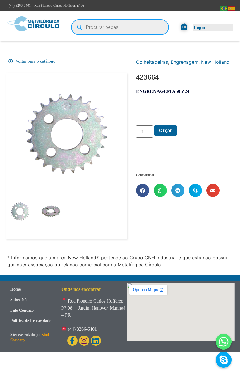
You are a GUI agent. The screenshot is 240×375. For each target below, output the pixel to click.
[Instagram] (84, 341)
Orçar (165, 130)
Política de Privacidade (30, 321)
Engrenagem (184, 62)
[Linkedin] (96, 341)
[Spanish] (232, 8)
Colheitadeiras (152, 62)
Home (15, 289)
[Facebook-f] (72, 341)
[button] (142, 190)
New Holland (215, 62)
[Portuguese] (224, 8)
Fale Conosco (22, 310)
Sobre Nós (19, 300)
